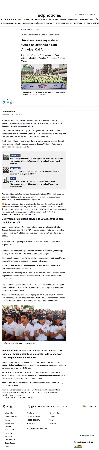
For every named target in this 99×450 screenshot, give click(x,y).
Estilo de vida (46, 19)
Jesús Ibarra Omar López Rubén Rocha (54, 23)
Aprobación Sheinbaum (10, 23)
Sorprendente (72, 19)
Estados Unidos (53, 35)
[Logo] (49, 16)
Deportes (55, 19)
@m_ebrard (41, 204)
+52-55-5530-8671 (33, 420)
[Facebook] (4, 102)
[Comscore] (89, 406)
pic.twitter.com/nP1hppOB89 (12, 395)
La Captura (77, 23)
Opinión (37, 19)
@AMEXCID (24, 209)
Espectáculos (83, 19)
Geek (91, 19)
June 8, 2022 (29, 397)
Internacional (28, 19)
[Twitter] (8, 102)
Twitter (52, 420)
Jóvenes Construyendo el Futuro (33, 35)
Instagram (53, 423)
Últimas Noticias (11, 19)
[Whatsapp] (12, 102)
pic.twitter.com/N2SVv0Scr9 (44, 212)
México (20, 19)
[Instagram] (11, 406)
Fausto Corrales (29, 23)
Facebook (53, 417)
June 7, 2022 (32, 214)
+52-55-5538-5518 (33, 417)
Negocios (63, 19)
